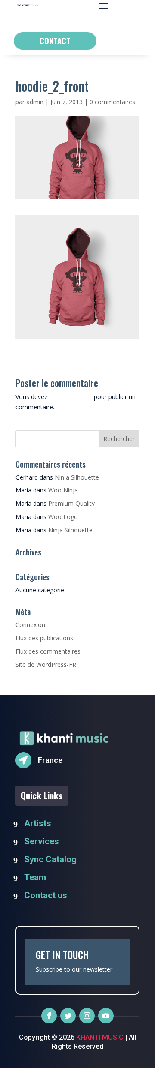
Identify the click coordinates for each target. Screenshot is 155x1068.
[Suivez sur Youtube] (106, 1015)
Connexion (30, 625)
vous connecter (70, 397)
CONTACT (55, 40)
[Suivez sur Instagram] (87, 1015)
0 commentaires (112, 102)
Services (41, 841)
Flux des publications (44, 638)
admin (34, 102)
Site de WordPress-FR (46, 664)
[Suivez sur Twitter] (68, 1015)
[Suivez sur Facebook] (49, 1015)
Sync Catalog (50, 859)
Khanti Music (99, 1037)
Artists (37, 823)
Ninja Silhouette (77, 477)
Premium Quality (71, 503)
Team (35, 877)
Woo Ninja (63, 490)
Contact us (45, 895)
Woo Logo (63, 517)
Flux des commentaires (48, 651)
